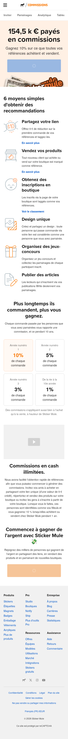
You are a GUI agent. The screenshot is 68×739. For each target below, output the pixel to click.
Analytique (44, 15)
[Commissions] (38, 5)
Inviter (7, 15)
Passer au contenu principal (3, 3)
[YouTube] (43, 680)
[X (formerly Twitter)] (30, 680)
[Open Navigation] (5, 5)
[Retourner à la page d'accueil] (22, 5)
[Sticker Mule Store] (24, 680)
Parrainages (24, 15)
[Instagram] (37, 680)
